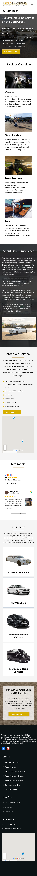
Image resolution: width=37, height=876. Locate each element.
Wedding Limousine (12, 762)
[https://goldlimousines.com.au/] (15, 4)
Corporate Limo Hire (12, 785)
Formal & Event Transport (14, 780)
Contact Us (9, 812)
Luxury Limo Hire (11, 789)
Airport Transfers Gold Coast (15, 771)
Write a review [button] (12, 483)
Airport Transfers (11, 767)
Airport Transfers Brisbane (14, 776)
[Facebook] (4, 748)
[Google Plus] (9, 748)
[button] (32, 4)
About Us (8, 807)
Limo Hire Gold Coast (12, 803)
